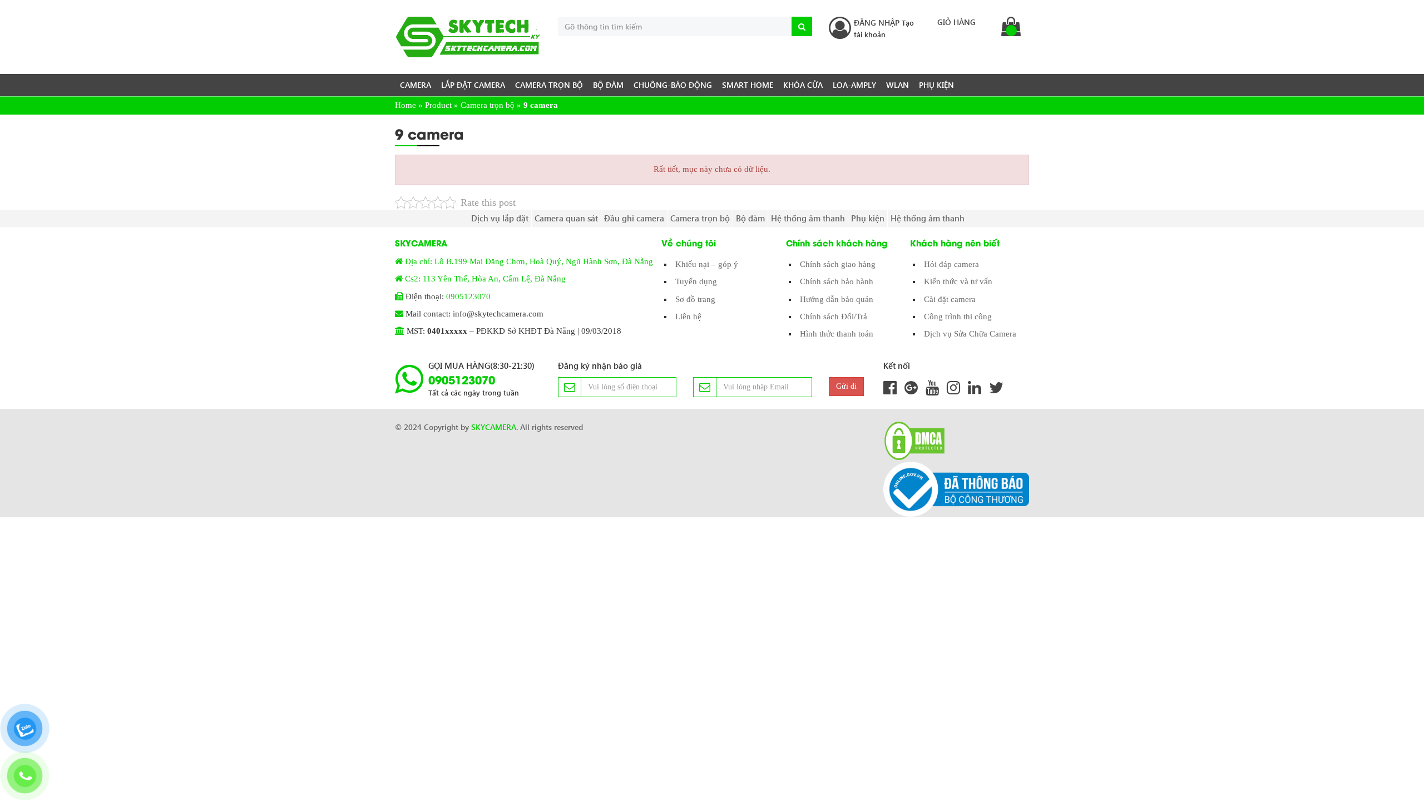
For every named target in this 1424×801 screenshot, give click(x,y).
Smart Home (747, 85)
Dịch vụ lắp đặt (499, 218)
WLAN (897, 85)
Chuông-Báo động (673, 85)
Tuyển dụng (696, 281)
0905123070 (468, 296)
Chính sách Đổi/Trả (833, 316)
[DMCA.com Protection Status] (911, 441)
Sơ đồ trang (695, 299)
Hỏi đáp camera (951, 264)
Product (438, 105)
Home (405, 105)
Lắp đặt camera (473, 85)
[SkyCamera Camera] (468, 37)
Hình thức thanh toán (836, 333)
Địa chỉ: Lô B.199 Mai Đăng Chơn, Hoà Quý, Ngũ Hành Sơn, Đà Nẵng (529, 261)
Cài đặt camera (950, 299)
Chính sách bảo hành (836, 281)
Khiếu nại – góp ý (706, 264)
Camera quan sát (566, 218)
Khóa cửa (803, 85)
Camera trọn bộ (549, 85)
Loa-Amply (854, 85)
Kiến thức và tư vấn (958, 281)
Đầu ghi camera (634, 218)
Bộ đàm (608, 85)
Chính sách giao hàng (838, 264)
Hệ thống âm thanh (808, 218)
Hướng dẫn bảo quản (836, 299)
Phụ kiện (936, 85)
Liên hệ (688, 316)
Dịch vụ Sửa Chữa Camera (970, 333)
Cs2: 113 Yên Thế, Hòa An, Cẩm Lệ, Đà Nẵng (485, 278)
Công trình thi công (958, 316)
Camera (415, 85)
